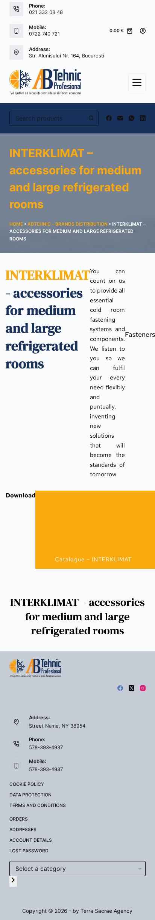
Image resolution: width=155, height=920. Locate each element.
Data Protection (30, 795)
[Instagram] (143, 688)
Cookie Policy (26, 784)
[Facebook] (109, 118)
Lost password (29, 850)
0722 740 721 (44, 34)
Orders (18, 819)
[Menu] (137, 82)
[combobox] (47, 118)
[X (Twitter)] (131, 688)
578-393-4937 (46, 747)
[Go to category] (13, 881)
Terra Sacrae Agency (106, 911)
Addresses (22, 829)
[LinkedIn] (143, 118)
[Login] (143, 31)
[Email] (120, 118)
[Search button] (91, 118)
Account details (30, 840)
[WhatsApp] (131, 118)
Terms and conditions (37, 805)
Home (16, 224)
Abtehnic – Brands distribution (67, 224)
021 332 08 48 (46, 12)
